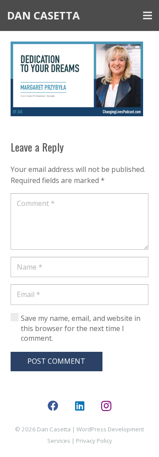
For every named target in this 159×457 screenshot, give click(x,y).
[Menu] (147, 15)
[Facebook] (53, 405)
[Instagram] (106, 405)
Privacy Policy (94, 441)
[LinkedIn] (79, 405)
